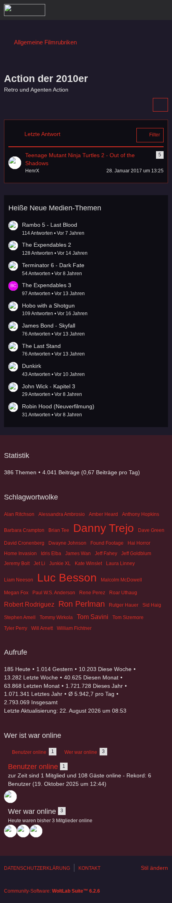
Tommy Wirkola (56, 617)
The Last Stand (41, 346)
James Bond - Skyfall (48, 325)
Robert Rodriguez (29, 604)
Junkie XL (60, 563)
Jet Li (39, 563)
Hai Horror (139, 543)
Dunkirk (31, 366)
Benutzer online (33, 767)
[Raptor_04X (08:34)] (23, 831)
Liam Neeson (18, 580)
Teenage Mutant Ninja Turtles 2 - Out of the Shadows (80, 159)
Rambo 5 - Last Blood (49, 225)
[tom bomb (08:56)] (10, 796)
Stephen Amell (20, 617)
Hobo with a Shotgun (48, 305)
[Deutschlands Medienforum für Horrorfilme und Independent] (24, 10)
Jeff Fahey (106, 553)
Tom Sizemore (128, 617)
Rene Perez (92, 592)
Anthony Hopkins (140, 514)
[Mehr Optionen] (160, 105)
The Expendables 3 (46, 285)
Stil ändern (154, 868)
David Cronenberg (24, 543)
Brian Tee (58, 530)
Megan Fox (16, 592)
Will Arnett (42, 628)
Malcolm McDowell (121, 580)
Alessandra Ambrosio (61, 514)
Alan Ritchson (19, 514)
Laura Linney (120, 563)
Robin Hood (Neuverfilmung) (58, 406)
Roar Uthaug (123, 592)
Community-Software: (52, 891)
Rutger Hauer (123, 605)
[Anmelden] (142, 10)
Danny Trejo (103, 528)
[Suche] (122, 10)
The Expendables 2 (46, 245)
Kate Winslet (88, 563)
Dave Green (151, 530)
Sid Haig (151, 605)
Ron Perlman (81, 603)
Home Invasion (20, 553)
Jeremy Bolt (17, 563)
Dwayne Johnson (67, 543)
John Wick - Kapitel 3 (48, 386)
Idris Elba (51, 553)
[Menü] (162, 10)
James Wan (78, 553)
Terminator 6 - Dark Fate (53, 265)
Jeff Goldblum (136, 553)
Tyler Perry (15, 628)
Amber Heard (103, 514)
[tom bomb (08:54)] (10, 831)
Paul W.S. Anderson (53, 592)
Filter (154, 135)
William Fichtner (74, 628)
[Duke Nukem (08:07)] (36, 831)
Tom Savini (92, 616)
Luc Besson (67, 577)
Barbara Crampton (24, 530)
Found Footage (107, 543)
